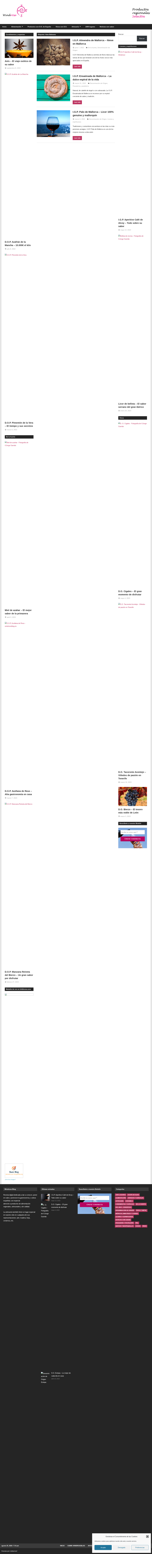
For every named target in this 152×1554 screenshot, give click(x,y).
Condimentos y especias (15, 34)
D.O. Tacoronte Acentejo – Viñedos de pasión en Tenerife (132, 775)
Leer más (77, 66)
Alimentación (16, 27)
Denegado (121, 1547)
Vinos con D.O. (61, 27)
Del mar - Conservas (123, 1207)
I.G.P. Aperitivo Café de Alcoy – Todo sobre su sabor (130, 222)
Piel (137, 1223)
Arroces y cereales (135, 1198)
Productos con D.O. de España (39, 27)
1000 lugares (90, 27)
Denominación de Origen (98, 83)
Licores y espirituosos (128, 46)
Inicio (4, 27)
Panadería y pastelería (81, 86)
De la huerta (92, 47)
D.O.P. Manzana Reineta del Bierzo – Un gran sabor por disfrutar (19, 975)
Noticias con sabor (107, 27)
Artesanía (75, 27)
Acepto (103, 1547)
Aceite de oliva (133, 1195)
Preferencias (140, 1547)
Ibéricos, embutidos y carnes (127, 1213)
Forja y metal (141, 1210)
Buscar (121, 34)
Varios (137, 1226)
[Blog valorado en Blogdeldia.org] (14, 1170)
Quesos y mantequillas (124, 1226)
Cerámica (129, 1201)
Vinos (122, 418)
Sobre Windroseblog (76, 1546)
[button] (147, 1536)
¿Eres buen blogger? (10, 1179)
